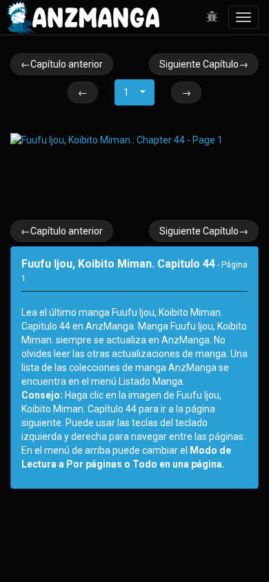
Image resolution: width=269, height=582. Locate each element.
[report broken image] (212, 17)
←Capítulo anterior (62, 64)
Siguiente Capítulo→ (203, 64)
